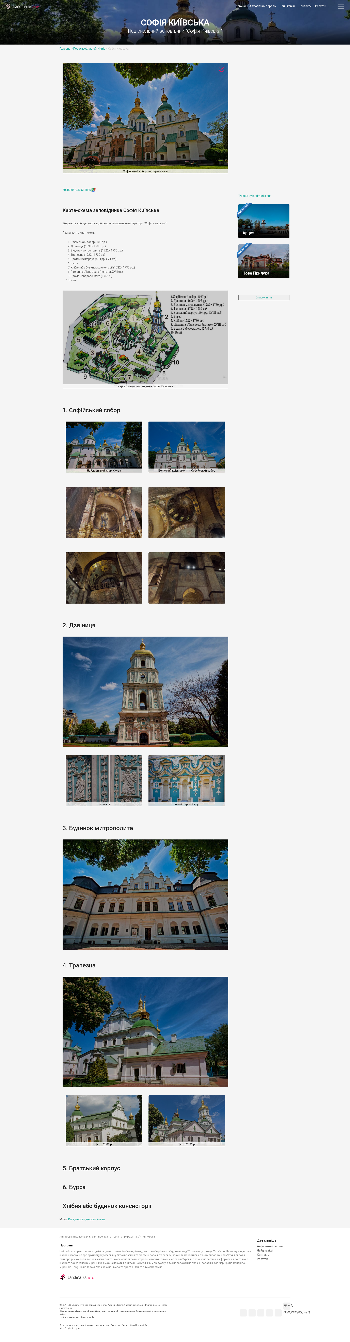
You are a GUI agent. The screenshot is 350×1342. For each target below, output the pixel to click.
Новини (241, 6)
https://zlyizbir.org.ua (70, 1328)
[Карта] (221, 69)
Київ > (103, 48)
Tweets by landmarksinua (254, 195)
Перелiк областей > (86, 48)
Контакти (305, 6)
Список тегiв (264, 297)
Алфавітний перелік (262, 6)
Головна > (66, 48)
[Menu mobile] (341, 7)
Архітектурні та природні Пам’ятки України (22, 6)
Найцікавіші (287, 6)
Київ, (71, 1219)
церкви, (80, 1219)
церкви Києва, (95, 1219)
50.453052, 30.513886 (77, 190)
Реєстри (320, 6)
